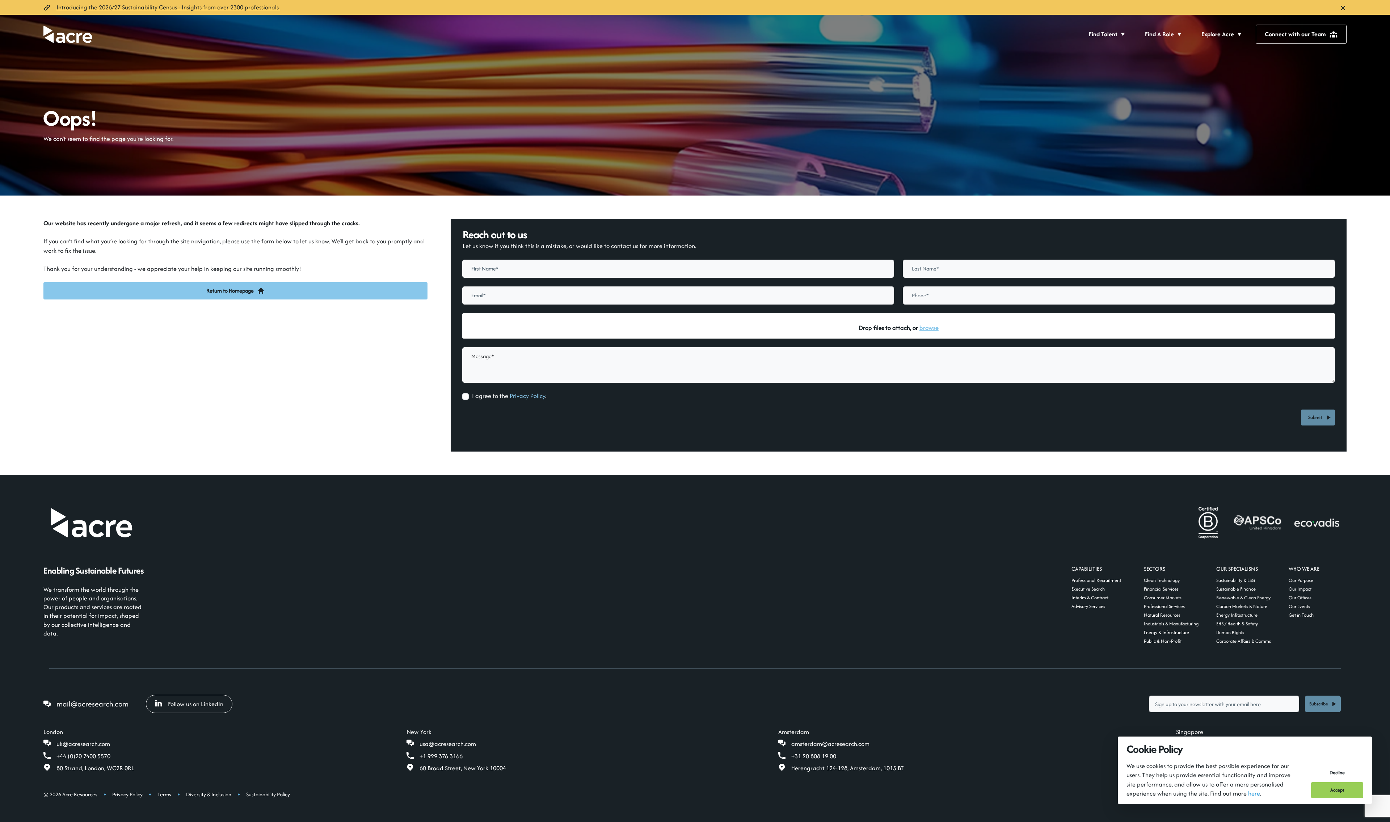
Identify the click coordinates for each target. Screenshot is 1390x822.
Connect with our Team (1295, 34)
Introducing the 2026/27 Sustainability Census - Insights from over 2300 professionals (168, 7)
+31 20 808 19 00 (813, 756)
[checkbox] (465, 396)
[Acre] (67, 34)
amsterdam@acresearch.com (830, 743)
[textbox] (678, 269)
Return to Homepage (230, 290)
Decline (1337, 772)
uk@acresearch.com (83, 743)
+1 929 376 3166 (441, 756)
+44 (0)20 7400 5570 (83, 756)
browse (929, 327)
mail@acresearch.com (92, 704)
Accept (1337, 790)
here (1254, 793)
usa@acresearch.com (448, 743)
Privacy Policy (527, 395)
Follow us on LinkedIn (195, 704)
